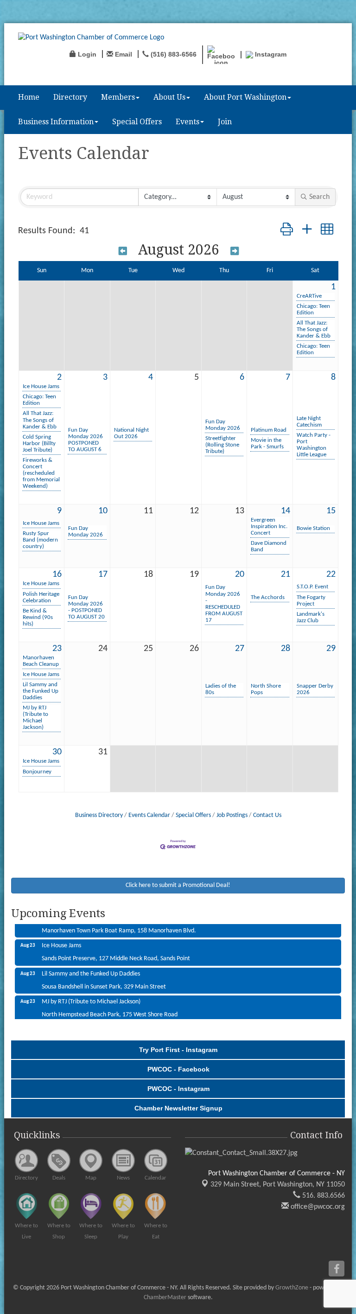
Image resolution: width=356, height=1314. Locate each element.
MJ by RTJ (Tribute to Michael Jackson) (35, 717)
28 (285, 648)
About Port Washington (245, 97)
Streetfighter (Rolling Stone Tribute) (222, 444)
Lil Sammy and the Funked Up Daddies (40, 691)
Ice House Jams (41, 386)
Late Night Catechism (309, 421)
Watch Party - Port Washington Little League (314, 445)
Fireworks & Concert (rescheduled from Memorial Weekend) (41, 473)
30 (57, 752)
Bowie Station (313, 528)
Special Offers (137, 121)
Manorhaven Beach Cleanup (41, 661)
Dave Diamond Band (268, 546)
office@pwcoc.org (317, 1207)
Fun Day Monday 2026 (222, 425)
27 (239, 648)
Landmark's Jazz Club (310, 617)
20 (239, 574)
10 (103, 511)
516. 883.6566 (322, 1195)
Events (187, 121)
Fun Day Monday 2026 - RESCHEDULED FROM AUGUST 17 (223, 603)
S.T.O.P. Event (312, 587)
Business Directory (99, 815)
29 (331, 648)
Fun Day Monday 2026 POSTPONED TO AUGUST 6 (85, 440)
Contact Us (267, 815)
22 (331, 574)
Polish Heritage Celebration (41, 597)
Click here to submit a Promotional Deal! (178, 885)
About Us (169, 97)
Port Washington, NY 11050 (277, 1184)
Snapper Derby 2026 (315, 689)
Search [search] (319, 197)
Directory (70, 97)
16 (57, 574)
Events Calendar (149, 815)
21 (285, 574)
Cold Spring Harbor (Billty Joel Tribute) (39, 443)
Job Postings (232, 815)
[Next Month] (234, 251)
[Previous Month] (122, 251)
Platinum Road (268, 430)
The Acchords (268, 597)
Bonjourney (37, 772)
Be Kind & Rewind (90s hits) (38, 617)
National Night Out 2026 (131, 433)
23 (57, 648)
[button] (287, 231)
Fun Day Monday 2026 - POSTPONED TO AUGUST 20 (86, 607)
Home (28, 97)
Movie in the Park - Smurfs (267, 443)
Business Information (56, 121)
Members (118, 97)
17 (103, 574)
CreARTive (309, 296)
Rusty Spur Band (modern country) (40, 539)
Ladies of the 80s (220, 689)
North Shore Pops (266, 689)
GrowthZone (291, 1288)
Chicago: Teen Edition (313, 309)
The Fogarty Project (311, 600)
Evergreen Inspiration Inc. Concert (269, 526)
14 (285, 511)
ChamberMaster (165, 1298)
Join (225, 121)
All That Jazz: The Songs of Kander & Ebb (314, 329)
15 (331, 511)
